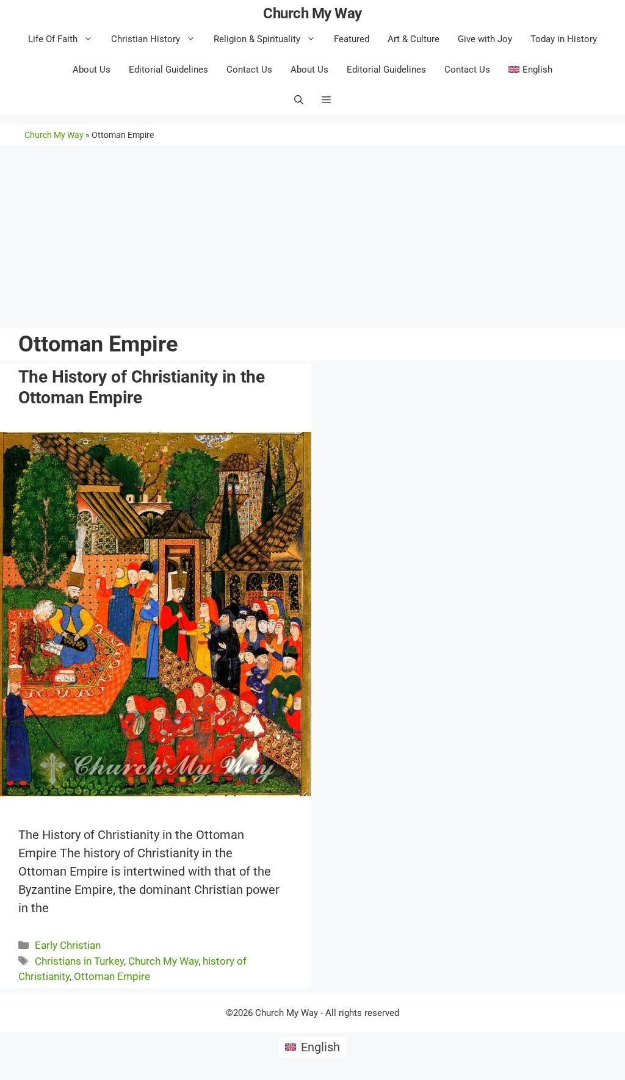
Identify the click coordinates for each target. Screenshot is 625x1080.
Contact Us (249, 69)
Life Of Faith (53, 39)
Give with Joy (485, 39)
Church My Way (312, 13)
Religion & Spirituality (257, 39)
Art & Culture (413, 39)
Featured (351, 39)
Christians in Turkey (79, 961)
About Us (91, 69)
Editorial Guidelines (168, 69)
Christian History (145, 39)
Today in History (563, 39)
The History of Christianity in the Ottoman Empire (141, 387)
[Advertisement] (312, 233)
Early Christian (68, 945)
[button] (326, 100)
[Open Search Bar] (298, 100)
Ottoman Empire (112, 976)
